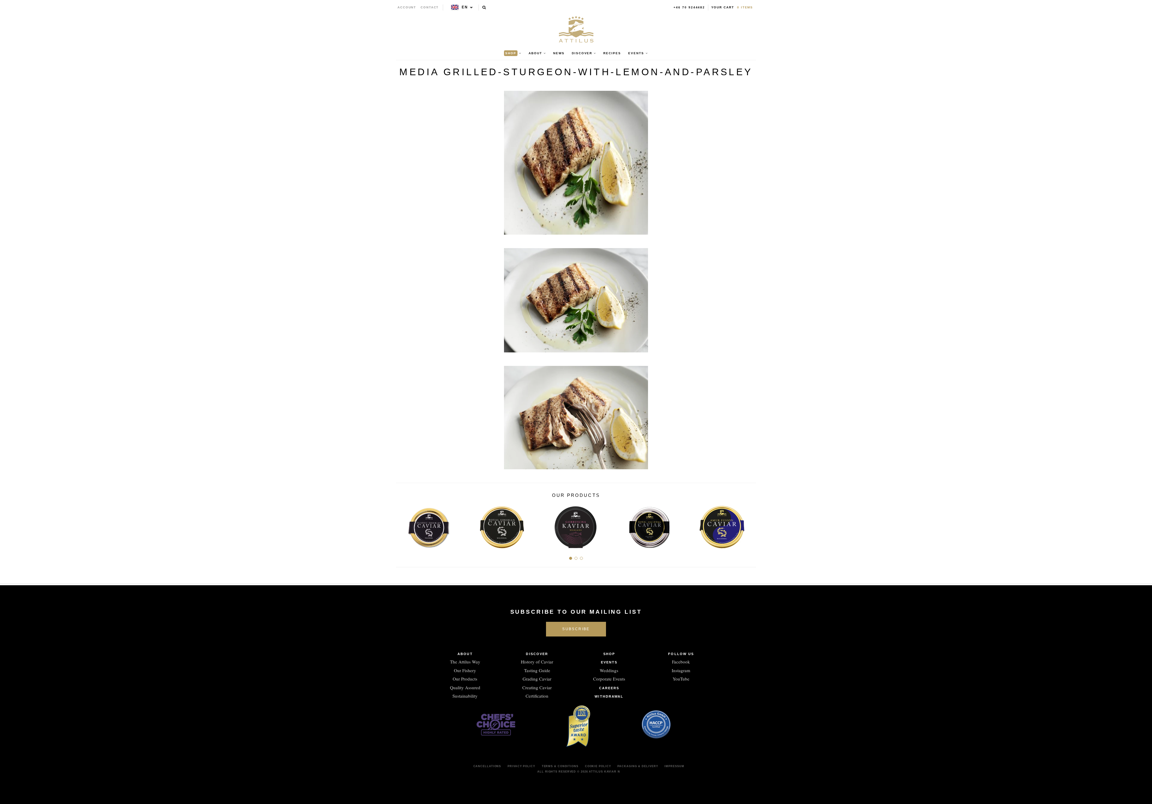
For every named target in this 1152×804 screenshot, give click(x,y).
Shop (609, 654)
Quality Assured (465, 687)
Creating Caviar (537, 687)
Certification (537, 696)
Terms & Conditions (560, 766)
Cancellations (487, 766)
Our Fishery (465, 670)
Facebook (681, 662)
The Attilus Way (465, 662)
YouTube (681, 679)
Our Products (465, 679)
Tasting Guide (537, 670)
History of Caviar (537, 662)
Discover (537, 654)
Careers (609, 688)
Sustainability (465, 696)
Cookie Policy (598, 766)
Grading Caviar (537, 679)
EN (465, 7)
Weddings (609, 670)
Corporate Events (609, 679)
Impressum (674, 766)
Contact (430, 7)
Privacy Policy (521, 766)
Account (407, 7)
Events (609, 662)
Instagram (681, 670)
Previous (403, 525)
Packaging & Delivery (637, 766)
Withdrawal (609, 696)
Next (749, 525)
